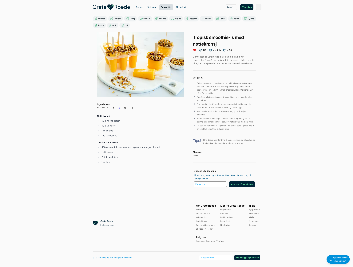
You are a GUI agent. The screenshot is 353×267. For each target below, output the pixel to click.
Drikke (208, 18)
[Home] (111, 7)
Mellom (146, 18)
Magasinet (225, 221)
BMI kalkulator (226, 217)
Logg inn (231, 7)
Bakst (222, 18)
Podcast (224, 213)
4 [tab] (113, 108)
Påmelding (247, 7)
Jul (126, 25)
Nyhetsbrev (254, 221)
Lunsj (132, 18)
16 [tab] (132, 108)
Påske (101, 25)
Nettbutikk (225, 225)
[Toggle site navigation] (258, 7)
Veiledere (200, 209)
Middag (162, 18)
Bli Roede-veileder (204, 229)
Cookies (252, 225)
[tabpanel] (140, 139)
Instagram (210, 241)
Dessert (193, 18)
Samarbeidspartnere (205, 225)
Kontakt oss (201, 221)
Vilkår (251, 217)
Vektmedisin (201, 217)
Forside (101, 18)
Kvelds (178, 18)
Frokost (117, 18)
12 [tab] (125, 108)
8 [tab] (119, 108)
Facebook (200, 241)
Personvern (254, 213)
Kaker (236, 18)
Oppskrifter (225, 209)
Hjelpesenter (254, 209)
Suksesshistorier (203, 213)
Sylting (251, 18)
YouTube (220, 241)
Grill (114, 25)
